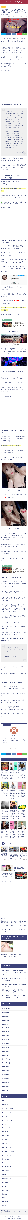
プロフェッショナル (9, 1151)
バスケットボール (8, 1147)
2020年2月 (6, 1086)
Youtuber (6, 1100)
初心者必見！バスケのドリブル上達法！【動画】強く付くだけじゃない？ (21, 774)
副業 (4, 1174)
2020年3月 (6, 1082)
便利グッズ (6, 1170)
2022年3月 (6, 1024)
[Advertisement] (14, 86)
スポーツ (5, 1139)
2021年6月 (6, 1043)
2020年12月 (6, 1059)
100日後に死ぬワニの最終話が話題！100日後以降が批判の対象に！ (21, 814)
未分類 (5, 1194)
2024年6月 (6, 1012)
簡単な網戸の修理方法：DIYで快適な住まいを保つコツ (4, 793)
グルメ (5, 1124)
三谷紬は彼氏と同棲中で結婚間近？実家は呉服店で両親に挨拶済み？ (21, 794)
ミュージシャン (7, 1159)
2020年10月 (6, 1063)
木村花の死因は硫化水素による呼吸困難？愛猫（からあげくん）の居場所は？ (4, 774)
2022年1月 (6, 1032)
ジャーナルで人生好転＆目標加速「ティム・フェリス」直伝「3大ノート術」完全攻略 (14, 972)
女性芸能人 (6, 1182)
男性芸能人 (6, 1201)
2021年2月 (6, 1051)
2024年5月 (6, 1016)
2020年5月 (6, 1074)
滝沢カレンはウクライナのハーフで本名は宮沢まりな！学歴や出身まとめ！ (13, 774)
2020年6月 (6, 1070)
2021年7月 (6, 1039)
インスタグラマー (8, 1120)
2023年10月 (6, 1020)
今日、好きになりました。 (10, 1166)
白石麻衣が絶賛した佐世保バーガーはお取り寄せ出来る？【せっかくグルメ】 (13, 814)
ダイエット (6, 1143)
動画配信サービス (8, 1178)
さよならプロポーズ (9, 1108)
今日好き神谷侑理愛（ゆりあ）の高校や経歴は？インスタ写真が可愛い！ (21, 833)
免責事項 (19, 1216)
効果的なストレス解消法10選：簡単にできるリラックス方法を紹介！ (14, 991)
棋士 (4, 1198)
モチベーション (7, 1163)
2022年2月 (6, 1028)
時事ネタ (5, 1190)
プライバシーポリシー (11, 1216)
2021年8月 (6, 1035)
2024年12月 (6, 1008)
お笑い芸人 (6, 1104)
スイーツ (5, 1131)
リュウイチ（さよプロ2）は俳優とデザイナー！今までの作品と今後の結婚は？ (5, 814)
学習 (4, 1186)
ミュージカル (7, 1155)
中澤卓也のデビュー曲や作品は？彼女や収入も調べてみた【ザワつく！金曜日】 (13, 794)
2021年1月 (6, 1055)
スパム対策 (6, 1135)
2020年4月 (6, 1078)
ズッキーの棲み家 (14, 2)
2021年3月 (6, 1047)
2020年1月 (6, 1090)
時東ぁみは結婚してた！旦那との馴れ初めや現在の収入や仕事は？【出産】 (13, 833)
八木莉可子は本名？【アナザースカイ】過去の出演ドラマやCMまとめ (14, 996)
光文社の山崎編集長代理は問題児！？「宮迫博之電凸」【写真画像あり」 (4, 833)
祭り (4, 1205)
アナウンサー (7, 1112)
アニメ (5, 1116)
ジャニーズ (6, 1128)
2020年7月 (6, 1066)
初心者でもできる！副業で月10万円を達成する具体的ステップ (14, 979)
